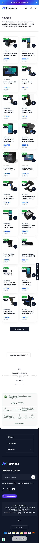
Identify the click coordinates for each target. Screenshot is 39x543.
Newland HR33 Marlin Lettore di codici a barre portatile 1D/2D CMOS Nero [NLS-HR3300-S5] (28, 83)
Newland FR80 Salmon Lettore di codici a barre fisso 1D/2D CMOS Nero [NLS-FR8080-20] (10, 169)
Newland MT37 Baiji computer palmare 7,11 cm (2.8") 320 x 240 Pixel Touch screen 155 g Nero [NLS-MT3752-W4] (28, 54)
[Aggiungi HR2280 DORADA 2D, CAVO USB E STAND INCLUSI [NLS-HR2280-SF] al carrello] (34, 189)
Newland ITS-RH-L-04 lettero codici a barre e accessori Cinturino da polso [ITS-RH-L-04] (28, 312)
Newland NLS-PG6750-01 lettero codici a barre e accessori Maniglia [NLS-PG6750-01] (10, 312)
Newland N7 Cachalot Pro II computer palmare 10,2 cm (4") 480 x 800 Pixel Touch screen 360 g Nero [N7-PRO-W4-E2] (9, 226)
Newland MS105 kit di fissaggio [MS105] (28, 255)
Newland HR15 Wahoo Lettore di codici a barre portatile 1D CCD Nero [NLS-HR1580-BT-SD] (28, 111)
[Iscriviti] (32, 474)
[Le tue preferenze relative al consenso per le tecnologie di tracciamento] (3, 539)
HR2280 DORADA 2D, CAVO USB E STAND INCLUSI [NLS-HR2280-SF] (28, 198)
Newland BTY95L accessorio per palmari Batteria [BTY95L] (9, 255)
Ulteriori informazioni (19, 423)
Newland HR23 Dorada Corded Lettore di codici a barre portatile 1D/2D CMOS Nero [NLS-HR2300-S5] (10, 111)
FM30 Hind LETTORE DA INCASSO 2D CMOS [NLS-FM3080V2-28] (28, 226)
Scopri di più (19, 380)
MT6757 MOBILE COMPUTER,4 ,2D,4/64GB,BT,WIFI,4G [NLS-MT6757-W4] (29, 284)
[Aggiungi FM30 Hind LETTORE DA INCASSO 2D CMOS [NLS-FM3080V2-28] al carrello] (34, 218)
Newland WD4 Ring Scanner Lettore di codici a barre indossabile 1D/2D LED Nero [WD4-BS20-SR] (28, 140)
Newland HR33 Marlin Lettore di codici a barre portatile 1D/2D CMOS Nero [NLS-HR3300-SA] (10, 198)
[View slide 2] (18, 385)
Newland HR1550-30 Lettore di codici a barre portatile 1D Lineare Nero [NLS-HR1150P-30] (10, 54)
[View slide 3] (21, 385)
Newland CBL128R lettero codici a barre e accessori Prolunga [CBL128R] (10, 284)
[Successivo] (36, 2)
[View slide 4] (23, 385)
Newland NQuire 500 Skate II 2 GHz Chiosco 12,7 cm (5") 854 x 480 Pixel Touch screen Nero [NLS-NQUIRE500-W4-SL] (10, 83)
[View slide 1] (16, 385)
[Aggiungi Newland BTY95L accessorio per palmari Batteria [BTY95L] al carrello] (15, 247)
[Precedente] (3, 2)
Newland (7, 51)
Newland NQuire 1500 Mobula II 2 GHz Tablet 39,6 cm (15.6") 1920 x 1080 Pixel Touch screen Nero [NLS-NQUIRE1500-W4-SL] (28, 169)
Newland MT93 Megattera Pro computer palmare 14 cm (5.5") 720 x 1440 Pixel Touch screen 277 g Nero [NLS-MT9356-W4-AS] (10, 140)
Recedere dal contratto (36, 271)
